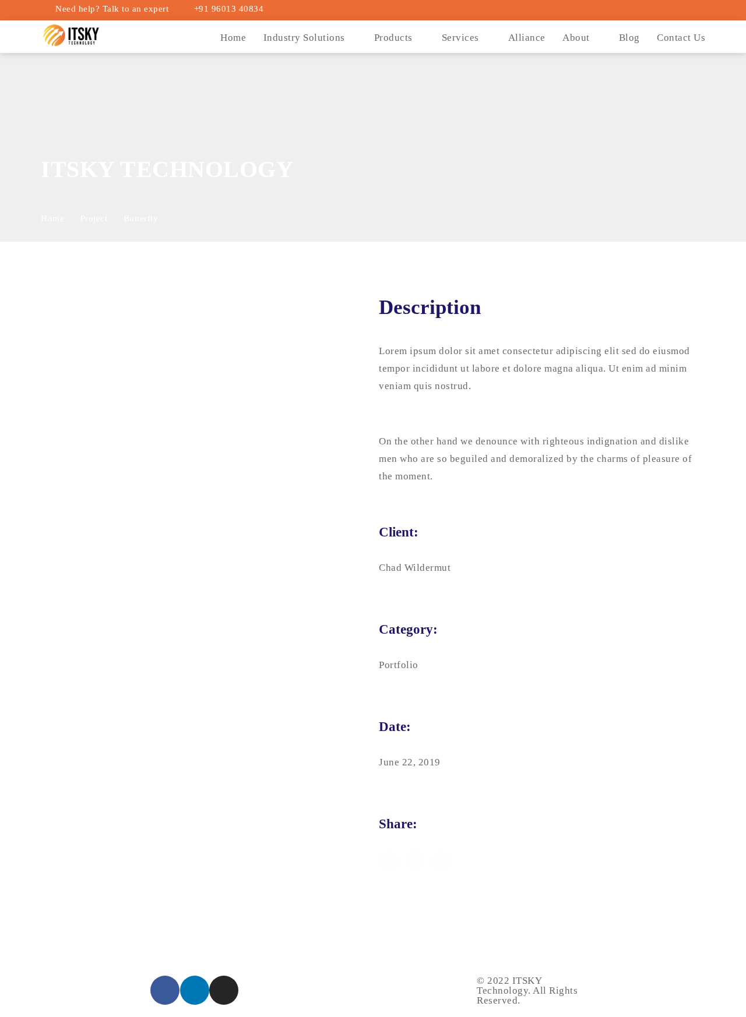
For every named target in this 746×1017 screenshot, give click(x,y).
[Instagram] (223, 990)
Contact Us (681, 37)
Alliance (527, 37)
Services (460, 37)
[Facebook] (165, 990)
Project (94, 218)
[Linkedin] (194, 990)
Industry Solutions (304, 37)
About (576, 37)
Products (393, 37)
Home (233, 37)
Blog (629, 37)
